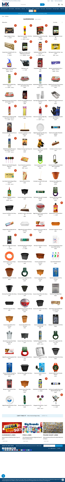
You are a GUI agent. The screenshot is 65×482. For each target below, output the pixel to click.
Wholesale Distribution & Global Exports (29, 464)
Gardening (6, 16)
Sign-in (49, 0)
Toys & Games (28, 8)
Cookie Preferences (53, 470)
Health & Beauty (18, 8)
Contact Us (52, 457)
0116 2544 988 (5, 0)
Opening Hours (52, 459)
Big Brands (31, 10)
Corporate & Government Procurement (29, 463)
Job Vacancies (52, 466)
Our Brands (38, 461)
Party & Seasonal (49, 8)
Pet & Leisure (43, 8)
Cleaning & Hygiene (56, 8)
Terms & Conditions (26, 466)
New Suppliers (52, 468)
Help (24, 457)
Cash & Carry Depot (53, 461)
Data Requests (52, 472)
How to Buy (25, 459)
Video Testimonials (39, 459)
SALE (35, 10)
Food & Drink (37, 8)
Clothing (33, 8)
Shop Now (46, 441)
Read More (37, 19)
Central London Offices (53, 463)
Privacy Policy (25, 468)
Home (3, 16)
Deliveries (24, 461)
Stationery (23, 8)
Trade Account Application (58, 0)
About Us (38, 457)
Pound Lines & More (4, 8)
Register (52, 0)
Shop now (5, 441)
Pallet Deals (62, 8)
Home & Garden (11, 8)
